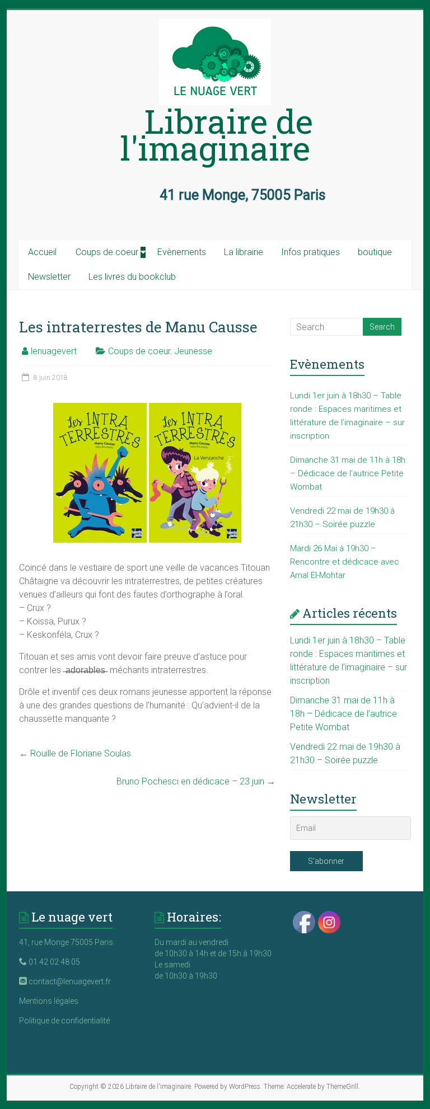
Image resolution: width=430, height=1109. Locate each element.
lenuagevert (54, 351)
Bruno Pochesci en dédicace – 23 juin (195, 781)
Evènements (181, 252)
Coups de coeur (107, 252)
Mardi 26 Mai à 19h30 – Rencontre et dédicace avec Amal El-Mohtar (344, 561)
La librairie (243, 252)
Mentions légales (48, 1001)
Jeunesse (193, 351)
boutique (375, 252)
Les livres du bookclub (132, 276)
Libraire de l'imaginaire (216, 134)
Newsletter (49, 276)
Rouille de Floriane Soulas (75, 753)
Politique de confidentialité (64, 1020)
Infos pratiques (310, 252)
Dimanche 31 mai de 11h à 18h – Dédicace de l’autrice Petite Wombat (347, 473)
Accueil (42, 252)
